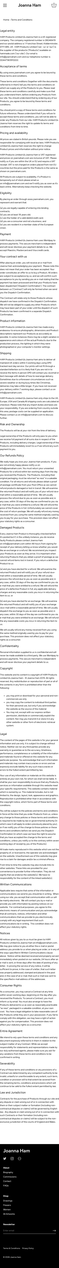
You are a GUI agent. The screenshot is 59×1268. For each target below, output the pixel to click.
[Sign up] (54, 1230)
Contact (7, 1181)
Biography (8, 1172)
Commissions (10, 1176)
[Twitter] (4, 1158)
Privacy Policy (28, 1248)
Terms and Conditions (21, 19)
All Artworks (9, 1214)
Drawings (7, 1200)
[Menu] (5, 5)
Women (7, 1209)
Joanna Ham (15, 1257)
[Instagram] (12, 1158)
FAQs (6, 1185)
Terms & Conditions (11, 1248)
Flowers (7, 1205)
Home (6, 19)
